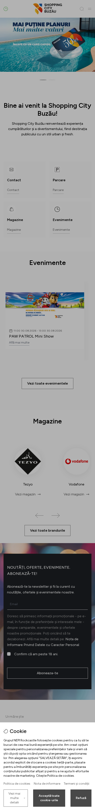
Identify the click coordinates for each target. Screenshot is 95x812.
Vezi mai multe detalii (14, 798)
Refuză (81, 798)
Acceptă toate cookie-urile (49, 798)
